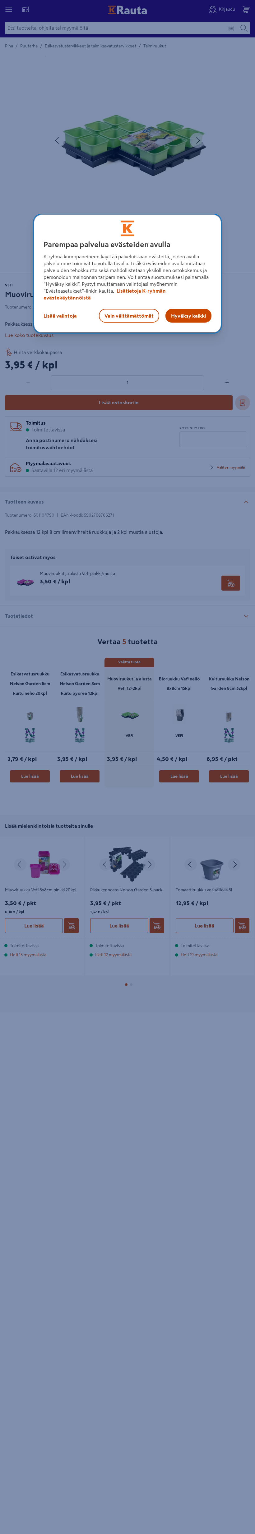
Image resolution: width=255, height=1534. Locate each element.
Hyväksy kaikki (188, 315)
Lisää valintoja (60, 315)
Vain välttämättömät (129, 315)
